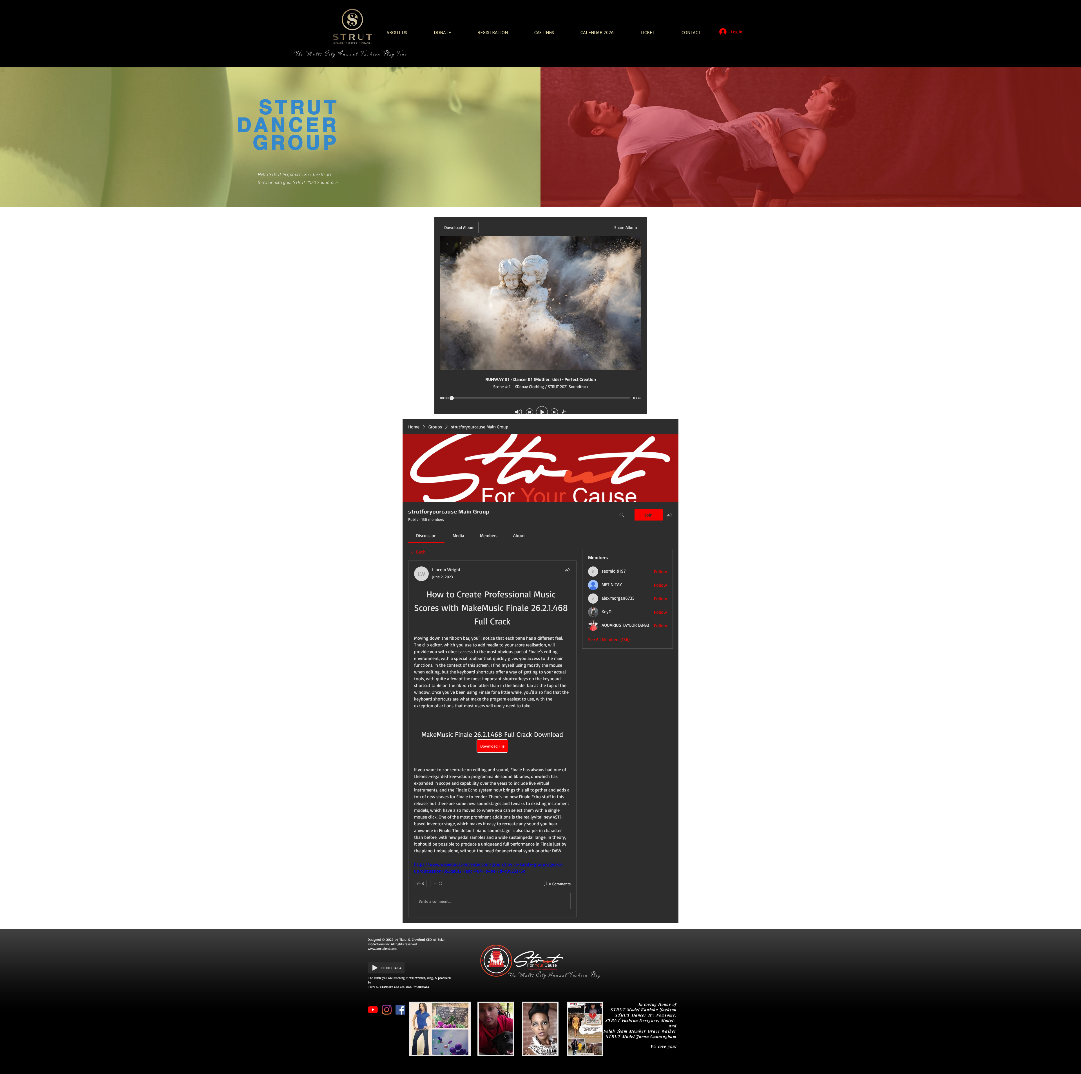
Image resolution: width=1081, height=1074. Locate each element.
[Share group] (669, 514)
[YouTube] (373, 1010)
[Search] (621, 515)
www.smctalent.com (382, 948)
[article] (492, 739)
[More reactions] (437, 883)
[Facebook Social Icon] (400, 1010)
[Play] (375, 968)
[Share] (567, 569)
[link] (426, 535)
